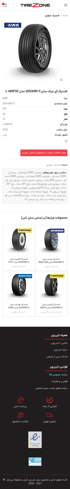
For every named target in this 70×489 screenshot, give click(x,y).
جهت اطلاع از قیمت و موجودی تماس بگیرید (44, 152)
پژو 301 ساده (23, 184)
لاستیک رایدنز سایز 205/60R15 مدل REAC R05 (51, 261)
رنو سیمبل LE (32, 199)
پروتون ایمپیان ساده (32, 180)
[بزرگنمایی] (61, 80)
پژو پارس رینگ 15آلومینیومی (44, 187)
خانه (65, 15)
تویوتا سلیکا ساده (39, 191)
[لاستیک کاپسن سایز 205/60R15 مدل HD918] (51, 287)
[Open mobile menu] (65, 5)
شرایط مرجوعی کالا (58, 374)
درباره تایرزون (60, 349)
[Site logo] (35, 5)
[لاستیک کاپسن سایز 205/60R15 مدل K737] (18, 241)
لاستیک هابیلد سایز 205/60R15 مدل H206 (18, 306)
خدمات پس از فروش (56, 356)
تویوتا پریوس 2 (20, 187)
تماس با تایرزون (59, 343)
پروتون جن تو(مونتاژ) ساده (45, 184)
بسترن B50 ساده (53, 180)
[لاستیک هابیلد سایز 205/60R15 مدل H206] (18, 287)
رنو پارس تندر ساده (56, 195)
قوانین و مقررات (59, 381)
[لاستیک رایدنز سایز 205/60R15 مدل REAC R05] (51, 241)
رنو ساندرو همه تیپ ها (52, 199)
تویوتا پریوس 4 (58, 191)
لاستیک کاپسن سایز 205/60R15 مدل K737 (18, 261)
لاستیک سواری (52, 15)
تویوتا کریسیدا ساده (18, 191)
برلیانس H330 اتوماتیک (38, 176)
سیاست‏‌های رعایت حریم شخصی (51, 388)
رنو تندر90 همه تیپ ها (17, 195)
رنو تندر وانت (38, 195)
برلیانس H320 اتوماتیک (30, 172)
